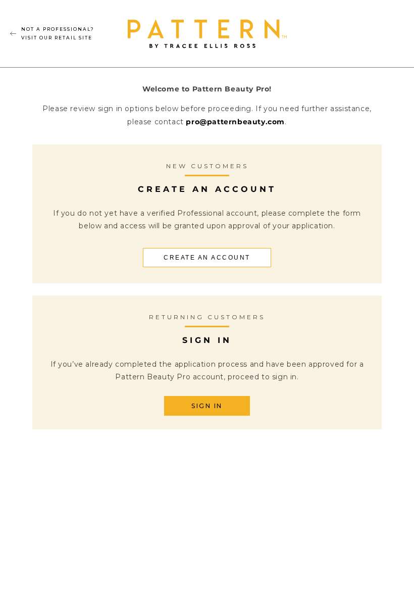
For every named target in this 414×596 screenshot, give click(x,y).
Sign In (207, 406)
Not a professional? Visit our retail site (57, 33)
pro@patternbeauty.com (235, 121)
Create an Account (207, 257)
